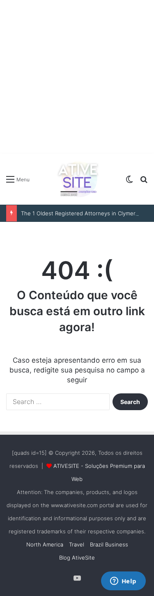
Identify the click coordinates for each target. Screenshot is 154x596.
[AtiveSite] (77, 179)
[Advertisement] (77, 77)
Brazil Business (109, 544)
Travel (76, 544)
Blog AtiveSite (77, 557)
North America (44, 544)
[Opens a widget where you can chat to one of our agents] (123, 581)
